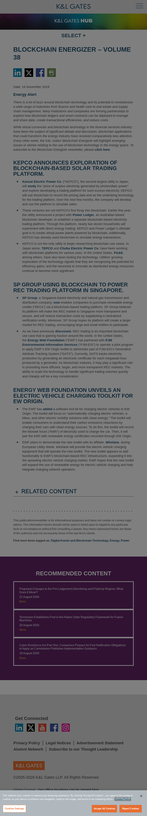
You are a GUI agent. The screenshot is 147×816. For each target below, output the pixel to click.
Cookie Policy (123, 799)
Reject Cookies (130, 808)
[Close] (141, 796)
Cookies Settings (14, 808)
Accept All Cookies (104, 808)
